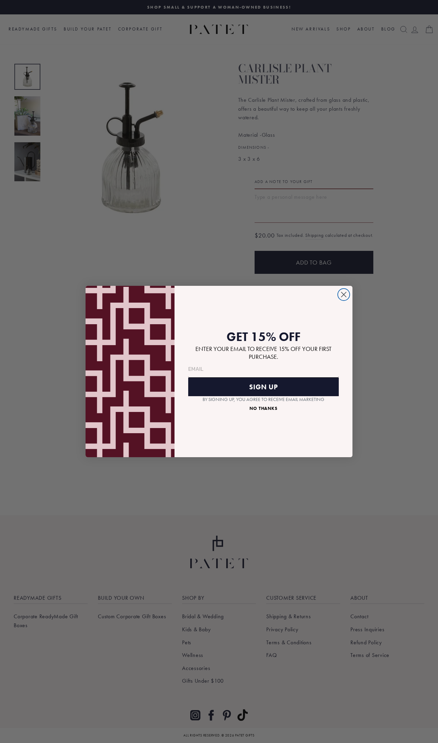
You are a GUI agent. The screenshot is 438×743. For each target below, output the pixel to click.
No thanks (263, 408)
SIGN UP (263, 386)
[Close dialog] (344, 295)
